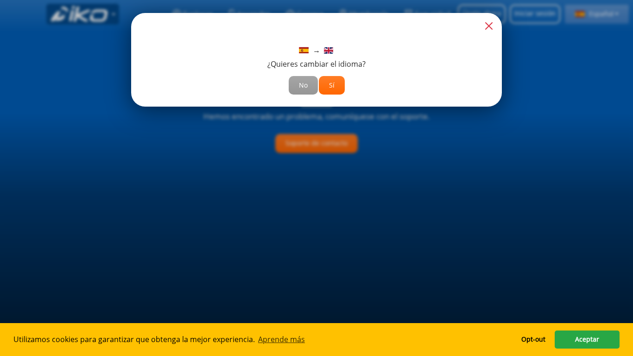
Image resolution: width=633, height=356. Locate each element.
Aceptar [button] (587, 339)
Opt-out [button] (533, 339)
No (303, 85)
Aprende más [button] (281, 339)
